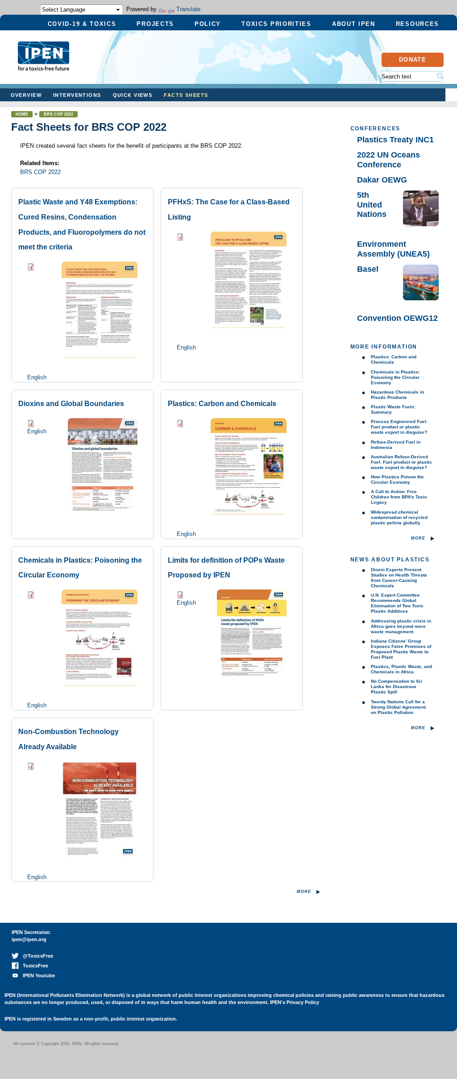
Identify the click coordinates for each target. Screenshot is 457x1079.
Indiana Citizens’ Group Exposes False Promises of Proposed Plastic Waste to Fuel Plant (401, 649)
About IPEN (353, 24)
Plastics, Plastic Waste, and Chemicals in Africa (401, 669)
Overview (26, 95)
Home (22, 114)
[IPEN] (43, 66)
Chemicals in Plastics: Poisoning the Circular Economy (395, 377)
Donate (412, 59)
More (304, 891)
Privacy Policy (303, 1002)
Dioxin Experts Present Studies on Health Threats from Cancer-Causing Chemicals (399, 577)
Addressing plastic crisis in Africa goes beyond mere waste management (401, 626)
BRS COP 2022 (58, 114)
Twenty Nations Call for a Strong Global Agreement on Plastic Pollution (398, 707)
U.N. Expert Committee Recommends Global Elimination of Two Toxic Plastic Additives (397, 603)
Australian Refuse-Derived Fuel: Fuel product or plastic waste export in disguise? (401, 462)
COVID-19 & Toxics (82, 24)
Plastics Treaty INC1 (395, 139)
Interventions (77, 95)
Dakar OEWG (382, 179)
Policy (208, 24)
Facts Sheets (186, 95)
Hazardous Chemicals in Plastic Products (397, 395)
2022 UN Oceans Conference (388, 159)
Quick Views (133, 95)
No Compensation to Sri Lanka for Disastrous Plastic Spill (396, 686)
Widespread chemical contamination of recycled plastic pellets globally (399, 517)
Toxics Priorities (276, 24)
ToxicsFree (33, 965)
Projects (155, 24)
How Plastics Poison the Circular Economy (397, 479)
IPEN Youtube (37, 975)
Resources (417, 24)
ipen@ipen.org (29, 939)
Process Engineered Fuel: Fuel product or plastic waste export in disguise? (399, 427)
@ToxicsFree (36, 956)
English (36, 377)
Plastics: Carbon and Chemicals (222, 403)
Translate (188, 9)
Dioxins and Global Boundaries (71, 403)
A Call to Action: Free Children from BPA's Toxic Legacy (399, 497)
